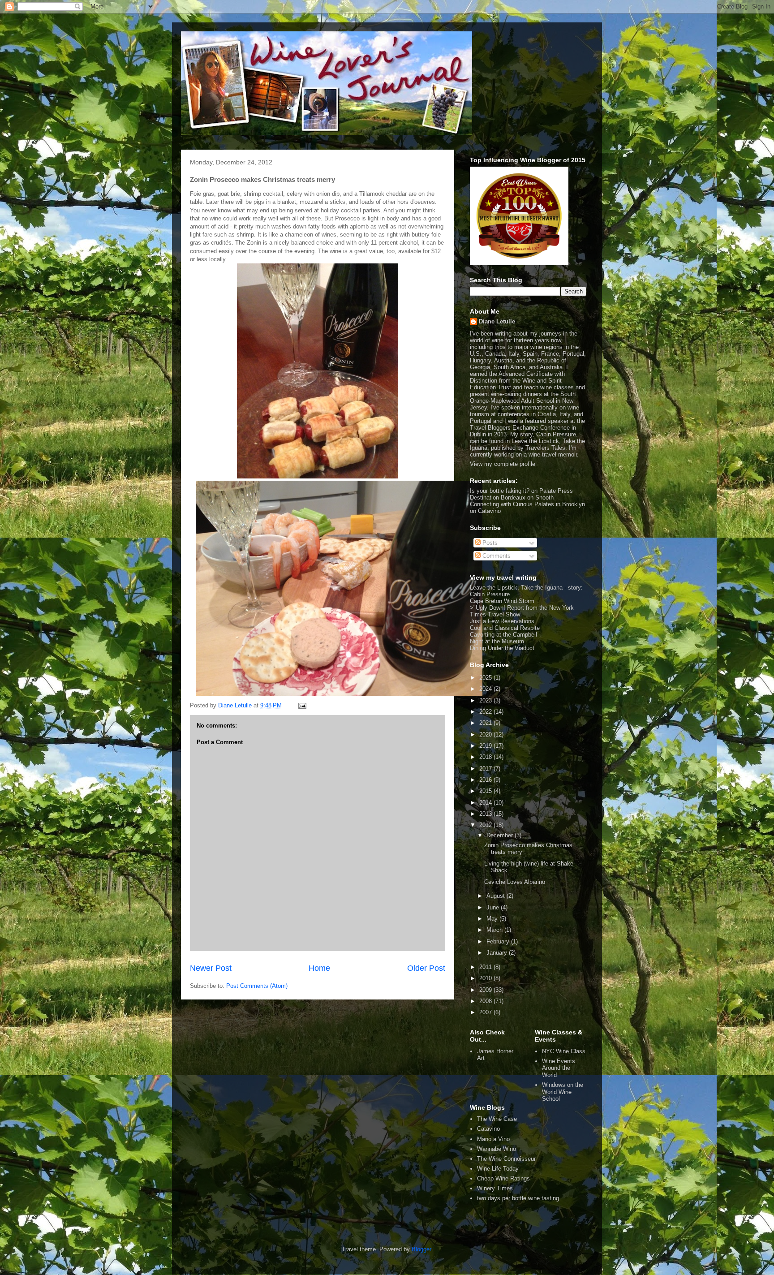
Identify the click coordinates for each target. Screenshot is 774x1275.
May (492, 918)
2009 (486, 989)
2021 (486, 722)
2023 (486, 700)
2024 (486, 688)
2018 (486, 757)
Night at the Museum (497, 641)
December (500, 835)
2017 (486, 768)
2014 (486, 802)
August (496, 895)
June (493, 907)
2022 (486, 711)
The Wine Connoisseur (506, 1158)
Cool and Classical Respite (505, 628)
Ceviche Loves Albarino (514, 882)
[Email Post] (301, 705)
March (495, 929)
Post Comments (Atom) (257, 985)
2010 (486, 978)
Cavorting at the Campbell (503, 634)
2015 (486, 791)
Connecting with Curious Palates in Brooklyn (527, 504)
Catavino (488, 1128)
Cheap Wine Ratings (503, 1178)
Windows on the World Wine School (562, 1091)
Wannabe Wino (496, 1149)
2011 (486, 967)
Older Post (426, 968)
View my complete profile (502, 464)
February (498, 941)
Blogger (421, 1249)
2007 (486, 1012)
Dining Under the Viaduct (502, 648)
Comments (496, 555)
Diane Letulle (497, 321)
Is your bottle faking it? (499, 490)
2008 (486, 1001)
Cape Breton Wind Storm (502, 601)
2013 (486, 813)
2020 (486, 734)
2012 (486, 825)
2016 (486, 779)
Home (319, 968)
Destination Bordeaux (497, 497)
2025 (486, 677)
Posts (489, 542)
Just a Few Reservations (502, 621)
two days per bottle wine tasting (518, 1198)
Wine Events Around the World (558, 1068)
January (497, 952)
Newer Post (211, 968)
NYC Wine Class (563, 1051)
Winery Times (495, 1188)
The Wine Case (497, 1119)
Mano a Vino (493, 1139)
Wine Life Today (498, 1168)
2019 (486, 745)
